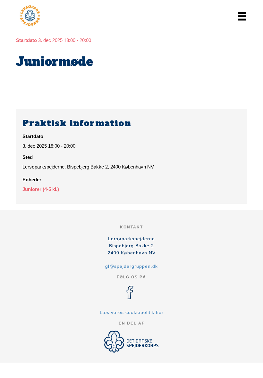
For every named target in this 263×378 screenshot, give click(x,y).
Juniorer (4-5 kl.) (40, 189)
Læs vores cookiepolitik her (132, 312)
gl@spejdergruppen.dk (131, 266)
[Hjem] (45, 15)
